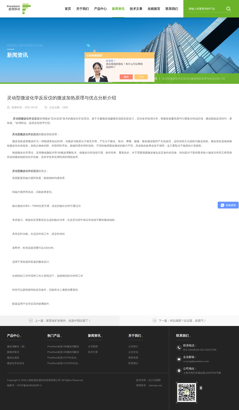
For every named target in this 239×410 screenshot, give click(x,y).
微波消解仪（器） (17, 346)
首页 (68, 8)
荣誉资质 (133, 357)
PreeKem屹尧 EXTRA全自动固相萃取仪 (64, 357)
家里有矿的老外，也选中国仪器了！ (68, 320)
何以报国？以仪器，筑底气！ (188, 320)
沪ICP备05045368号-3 (29, 385)
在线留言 (154, 8)
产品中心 (100, 8)
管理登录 (141, 385)
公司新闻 (93, 346)
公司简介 (133, 346)
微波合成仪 (13, 357)
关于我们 (82, 8)
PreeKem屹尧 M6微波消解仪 (63, 346)
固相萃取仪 (13, 352)
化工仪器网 (154, 380)
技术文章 (136, 8)
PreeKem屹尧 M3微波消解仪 (63, 352)
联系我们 (172, 8)
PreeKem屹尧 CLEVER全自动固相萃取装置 (64, 363)
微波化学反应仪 (15, 363)
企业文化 (133, 352)
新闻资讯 (118, 8)
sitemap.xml (155, 385)
